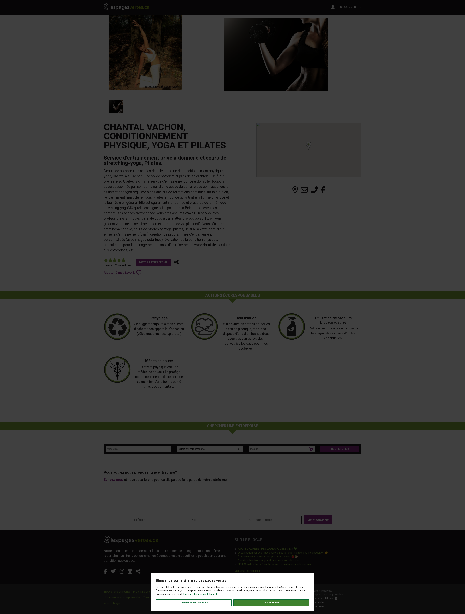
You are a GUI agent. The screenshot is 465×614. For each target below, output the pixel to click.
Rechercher (340, 448)
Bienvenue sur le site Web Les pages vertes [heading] (191, 580)
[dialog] (232, 592)
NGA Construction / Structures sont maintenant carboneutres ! (275, 564)
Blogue (117, 603)
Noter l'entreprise (153, 262)
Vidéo (107, 603)
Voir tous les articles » (247, 570)
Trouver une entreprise (117, 591)
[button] (176, 262)
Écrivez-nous (113, 480)
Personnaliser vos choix (194, 602)
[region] (308, 150)
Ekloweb (331, 598)
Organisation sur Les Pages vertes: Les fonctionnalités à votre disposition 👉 (283, 552)
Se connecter (350, 7)
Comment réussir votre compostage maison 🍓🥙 (268, 556)
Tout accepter (271, 602)
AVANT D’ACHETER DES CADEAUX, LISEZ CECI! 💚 (267, 548)
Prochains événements (146, 591)
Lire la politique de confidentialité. (201, 594)
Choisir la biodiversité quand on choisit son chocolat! (269, 560)
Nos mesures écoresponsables (122, 597)
